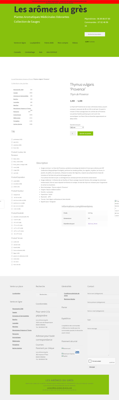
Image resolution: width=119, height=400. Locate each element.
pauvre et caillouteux (20, 256)
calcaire (16, 245)
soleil (16, 181)
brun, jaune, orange (20, 164)
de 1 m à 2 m (18, 206)
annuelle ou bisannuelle (21, 217)
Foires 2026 (48, 43)
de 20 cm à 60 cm (19, 200)
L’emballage (30, 52)
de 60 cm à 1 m (19, 203)
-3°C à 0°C (17, 222)
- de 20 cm (17, 197)
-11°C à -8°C (18, 228)
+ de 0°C (16, 219)
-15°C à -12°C (18, 231)
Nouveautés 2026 (18, 89)
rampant (16, 194)
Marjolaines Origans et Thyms (24, 79)
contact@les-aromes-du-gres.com (59, 388)
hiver (16, 148)
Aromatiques (17, 115)
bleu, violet (18, 161)
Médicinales (16, 118)
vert (15, 173)
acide (16, 242)
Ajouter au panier (85, 133)
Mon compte (63, 43)
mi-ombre (17, 184)
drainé (16, 247)
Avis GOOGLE (52, 52)
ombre (16, 187)
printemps (17, 139)
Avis (40, 52)
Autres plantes (17, 124)
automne (17, 145)
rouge (16, 170)
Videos (75, 43)
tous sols (16, 264)
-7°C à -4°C (17, 225)
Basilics (15, 99)
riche (16, 259)
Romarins (16, 111)
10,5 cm (90, 224)
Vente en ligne (20, 43)
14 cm (95, 224)
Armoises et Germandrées (20, 96)
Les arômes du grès (50, 9)
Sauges (15, 93)
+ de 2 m (16, 209)
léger (16, 253)
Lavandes (16, 102)
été (15, 142)
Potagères (16, 121)
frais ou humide (19, 250)
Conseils (17, 52)
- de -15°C (17, 234)
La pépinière (35, 43)
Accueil (13, 79)
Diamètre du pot (75, 125)
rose (16, 167)
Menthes (15, 105)
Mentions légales (69, 299)
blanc (16, 159)
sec (16, 261)
